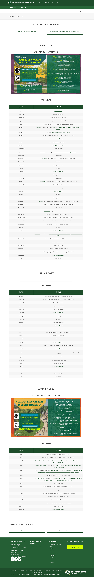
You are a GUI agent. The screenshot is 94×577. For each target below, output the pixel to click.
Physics (51, 557)
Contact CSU (14, 570)
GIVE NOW (75, 547)
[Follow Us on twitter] (19, 559)
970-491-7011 (19, 552)
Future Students (25, 11)
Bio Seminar (39, 127)
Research (16, 11)
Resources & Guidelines (72, 11)
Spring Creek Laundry (58, 138)
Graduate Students (49, 11)
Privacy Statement (36, 572)
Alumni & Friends (60, 11)
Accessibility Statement (28, 531)
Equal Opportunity (56, 570)
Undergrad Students (36, 11)
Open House (58, 161)
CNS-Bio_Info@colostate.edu (20, 556)
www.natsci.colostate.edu (35, 546)
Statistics (52, 562)
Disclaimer (47, 570)
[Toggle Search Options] (80, 11)
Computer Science (54, 553)
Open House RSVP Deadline (58, 145)
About (10, 11)
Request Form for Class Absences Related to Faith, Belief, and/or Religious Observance (64, 32)
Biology (51, 548)
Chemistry (52, 550)
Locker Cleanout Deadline (58, 255)
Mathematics (52, 555)
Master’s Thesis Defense (40, 460)
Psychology (52, 559)
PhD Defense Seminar (39, 478)
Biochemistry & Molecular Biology (55, 545)
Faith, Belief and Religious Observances (27, 31)
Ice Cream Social (58, 111)
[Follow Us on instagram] (16, 559)
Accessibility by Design (66, 531)
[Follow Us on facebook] (12, 559)
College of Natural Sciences (47, 2)
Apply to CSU (23, 570)
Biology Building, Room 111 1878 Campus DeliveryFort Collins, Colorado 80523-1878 (18, 546)
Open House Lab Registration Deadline (61, 132)
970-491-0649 (16, 554)
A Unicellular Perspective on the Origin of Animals (65, 152)
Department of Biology (17, 8)
